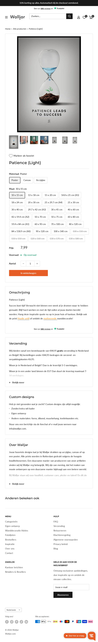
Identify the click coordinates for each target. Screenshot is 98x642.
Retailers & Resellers (15, 571)
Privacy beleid (60, 544)
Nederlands (11, 610)
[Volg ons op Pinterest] (16, 622)
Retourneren (59, 530)
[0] (90, 17)
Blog (55, 548)
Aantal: (12, 263)
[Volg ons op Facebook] (7, 622)
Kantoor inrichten (14, 567)
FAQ (55, 521)
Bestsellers (10, 539)
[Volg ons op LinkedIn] (26, 622)
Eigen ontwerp (12, 526)
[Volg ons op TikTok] (21, 622)
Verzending (59, 526)
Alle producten (19, 28)
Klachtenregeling (61, 535)
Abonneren (63, 594)
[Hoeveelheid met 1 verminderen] (23, 263)
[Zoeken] (69, 16)
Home (7, 28)
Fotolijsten (10, 535)
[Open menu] (6, 17)
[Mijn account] (78, 17)
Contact (9, 553)
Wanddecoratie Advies (16, 530)
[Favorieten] (84, 17)
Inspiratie (10, 544)
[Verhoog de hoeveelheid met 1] (37, 263)
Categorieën (11, 521)
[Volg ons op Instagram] (12, 622)
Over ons (9, 548)
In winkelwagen (28, 273)
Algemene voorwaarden (65, 539)
